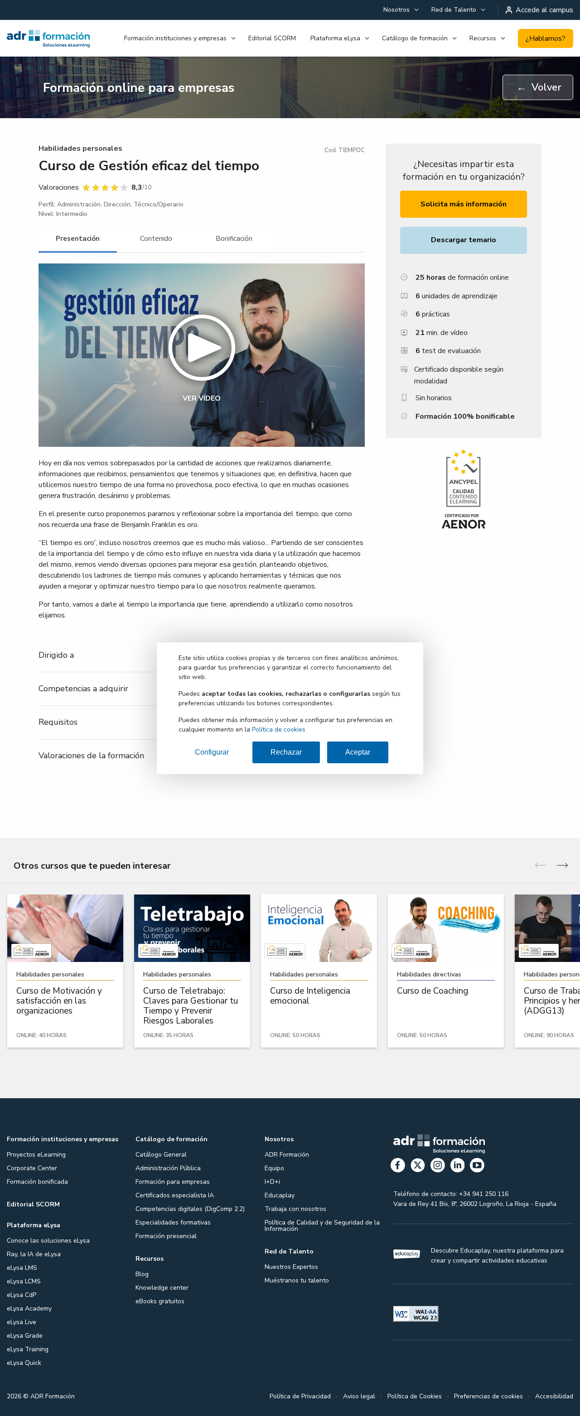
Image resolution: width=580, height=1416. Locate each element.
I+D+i (272, 1181)
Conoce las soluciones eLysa (48, 1240)
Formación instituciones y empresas (175, 38)
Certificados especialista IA (174, 1195)
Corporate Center (32, 1168)
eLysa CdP (21, 1295)
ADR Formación (287, 1154)
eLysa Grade (25, 1335)
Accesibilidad (554, 1396)
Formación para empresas (172, 1181)
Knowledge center (161, 1287)
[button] (202, 355)
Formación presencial (166, 1236)
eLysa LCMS (24, 1281)
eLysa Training (27, 1349)
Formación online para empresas (139, 87)
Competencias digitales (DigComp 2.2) (190, 1209)
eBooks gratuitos (159, 1301)
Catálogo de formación (415, 38)
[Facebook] (398, 1167)
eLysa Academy (29, 1308)
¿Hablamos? (546, 38)
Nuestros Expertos (291, 1267)
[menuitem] (400, 10)
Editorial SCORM (272, 38)
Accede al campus (544, 10)
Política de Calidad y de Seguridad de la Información (322, 1225)
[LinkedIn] (457, 1167)
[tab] (78, 239)
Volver (539, 87)
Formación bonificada (37, 1181)
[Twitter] (418, 1167)
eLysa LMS (22, 1267)
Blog (142, 1274)
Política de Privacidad (300, 1396)
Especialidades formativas (173, 1222)
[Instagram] (437, 1167)
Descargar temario (463, 240)
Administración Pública (168, 1168)
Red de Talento (453, 9)
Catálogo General (161, 1154)
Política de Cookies (414, 1396)
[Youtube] (477, 1167)
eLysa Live (21, 1322)
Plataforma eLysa (335, 38)
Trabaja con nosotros (295, 1209)
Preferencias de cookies (488, 1396)
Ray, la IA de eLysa (34, 1254)
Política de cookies (278, 729)
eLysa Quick (24, 1363)
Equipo (274, 1168)
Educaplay (280, 1195)
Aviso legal (359, 1396)
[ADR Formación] (48, 38)
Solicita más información (463, 204)
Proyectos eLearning (36, 1154)
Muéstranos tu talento (297, 1280)
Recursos (482, 38)
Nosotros (396, 9)
